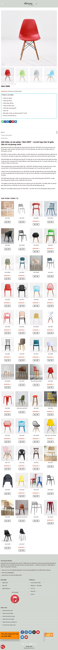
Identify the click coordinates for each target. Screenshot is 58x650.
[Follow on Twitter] (30, 632)
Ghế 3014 (7, 435)
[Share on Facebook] (5, 121)
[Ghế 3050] (50, 317)
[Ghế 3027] (36, 507)
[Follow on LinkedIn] (22, 637)
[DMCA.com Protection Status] (49, 634)
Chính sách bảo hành (7, 613)
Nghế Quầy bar (6, 588)
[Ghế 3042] (21, 317)
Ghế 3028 (21, 381)
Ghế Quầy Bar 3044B (36, 381)
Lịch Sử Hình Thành (36, 582)
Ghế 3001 (36, 218)
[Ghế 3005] (7, 344)
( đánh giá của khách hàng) (14, 91)
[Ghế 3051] (50, 453)
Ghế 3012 (50, 299)
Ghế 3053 (21, 218)
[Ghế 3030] (7, 236)
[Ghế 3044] (50, 399)
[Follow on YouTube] (26, 637)
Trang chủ (4, 84)
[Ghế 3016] (7, 290)
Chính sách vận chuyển (8, 619)
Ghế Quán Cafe (12, 84)
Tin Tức (33, 588)
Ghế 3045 (7, 517)
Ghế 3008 (7, 326)
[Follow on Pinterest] (38, 632)
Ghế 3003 (50, 381)
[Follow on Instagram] (26, 632)
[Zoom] (3, 64)
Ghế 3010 (21, 489)
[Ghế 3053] (21, 209)
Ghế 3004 (21, 435)
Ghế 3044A (50, 218)
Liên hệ (32, 594)
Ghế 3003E (7, 544)
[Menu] (2, 3)
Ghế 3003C (7, 381)
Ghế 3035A (22, 245)
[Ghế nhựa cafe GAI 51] (21, 507)
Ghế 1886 (50, 354)
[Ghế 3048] (36, 236)
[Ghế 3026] (7, 480)
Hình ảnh (33, 591)
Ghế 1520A (50, 517)
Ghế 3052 (7, 218)
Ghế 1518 (36, 489)
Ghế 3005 (7, 354)
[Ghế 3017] (21, 290)
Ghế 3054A (50, 489)
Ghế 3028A (36, 272)
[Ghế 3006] (7, 399)
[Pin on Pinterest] (13, 121)
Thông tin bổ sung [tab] (6, 135)
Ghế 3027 (36, 517)
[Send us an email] (34, 632)
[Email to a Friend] (10, 121)
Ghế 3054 (50, 272)
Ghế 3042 (21, 326)
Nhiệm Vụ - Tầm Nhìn (36, 585)
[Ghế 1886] (50, 344)
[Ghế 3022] (50, 236)
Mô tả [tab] (2, 132)
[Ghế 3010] (21, 480)
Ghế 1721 (7, 462)
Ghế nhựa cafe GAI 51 (21, 517)
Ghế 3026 (7, 489)
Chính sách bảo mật (7, 610)
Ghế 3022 (50, 245)
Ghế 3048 (36, 245)
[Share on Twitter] (7, 121)
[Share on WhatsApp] (2, 121)
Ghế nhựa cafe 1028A (50, 435)
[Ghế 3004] (21, 426)
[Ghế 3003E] (7, 535)
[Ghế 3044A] (50, 209)
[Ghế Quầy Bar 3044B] (36, 372)
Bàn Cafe (4, 585)
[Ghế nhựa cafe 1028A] (50, 426)
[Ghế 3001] (36, 209)
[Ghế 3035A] (21, 236)
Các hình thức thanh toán (8, 625)
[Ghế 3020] (36, 399)
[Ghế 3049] (21, 344)
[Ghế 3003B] (7, 263)
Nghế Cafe (5, 582)
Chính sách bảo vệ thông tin (9, 622)
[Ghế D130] (21, 535)
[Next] (54, 38)
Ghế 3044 (50, 408)
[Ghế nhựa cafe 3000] (21, 399)
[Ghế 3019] (21, 453)
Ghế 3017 (21, 299)
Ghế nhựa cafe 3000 (22, 408)
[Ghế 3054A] (50, 480)
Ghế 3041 (36, 462)
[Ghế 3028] (21, 372)
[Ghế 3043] (21, 263)
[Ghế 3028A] (36, 263)
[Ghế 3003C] (7, 372)
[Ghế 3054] (50, 263)
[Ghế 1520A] (50, 507)
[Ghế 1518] (36, 480)
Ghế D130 (21, 544)
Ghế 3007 (36, 354)
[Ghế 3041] (36, 453)
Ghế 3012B (36, 435)
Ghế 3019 (21, 462)
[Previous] (4, 38)
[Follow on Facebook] (22, 632)
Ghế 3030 (7, 245)
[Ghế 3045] (7, 507)
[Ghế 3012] (50, 290)
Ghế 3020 (36, 408)
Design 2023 (29, 646)
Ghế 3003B (7, 272)
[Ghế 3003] (50, 372)
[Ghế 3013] (36, 290)
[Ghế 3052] (7, 209)
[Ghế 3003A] (36, 317)
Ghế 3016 (7, 299)
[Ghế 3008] (7, 317)
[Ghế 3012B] (36, 426)
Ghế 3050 (50, 326)
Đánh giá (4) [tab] (4, 138)
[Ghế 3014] (7, 426)
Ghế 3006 (7, 408)
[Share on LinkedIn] (15, 121)
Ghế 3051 (50, 462)
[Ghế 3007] (36, 344)
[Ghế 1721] (7, 453)
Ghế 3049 (21, 354)
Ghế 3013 (36, 299)
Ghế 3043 (21, 272)
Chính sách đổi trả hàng (8, 616)
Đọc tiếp (7, 221)
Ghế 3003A (36, 326)
